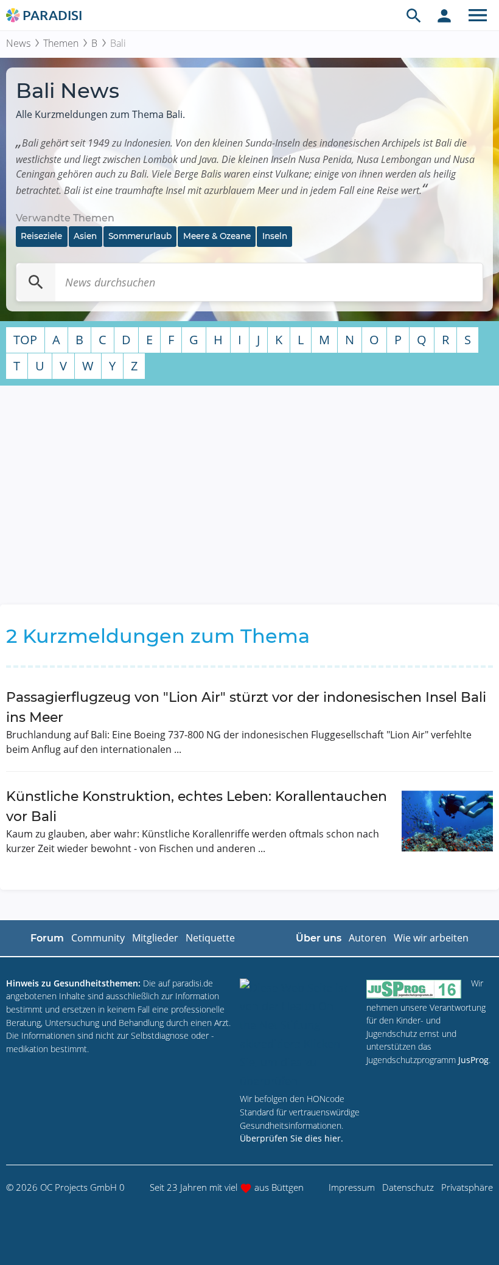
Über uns (318, 938)
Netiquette (210, 937)
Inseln (274, 236)
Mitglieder (155, 937)
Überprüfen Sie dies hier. (291, 1138)
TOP (25, 339)
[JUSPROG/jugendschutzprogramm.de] (413, 989)
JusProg (473, 1060)
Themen (61, 43)
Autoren (367, 937)
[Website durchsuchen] (414, 15)
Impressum (352, 1187)
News (18, 43)
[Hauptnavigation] (477, 15)
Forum (47, 938)
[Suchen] (35, 282)
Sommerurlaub (140, 236)
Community (98, 937)
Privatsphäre (467, 1187)
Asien (85, 236)
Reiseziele (41, 236)
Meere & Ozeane (217, 236)
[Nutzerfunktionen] (444, 15)
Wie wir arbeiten (431, 937)
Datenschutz (408, 1187)
